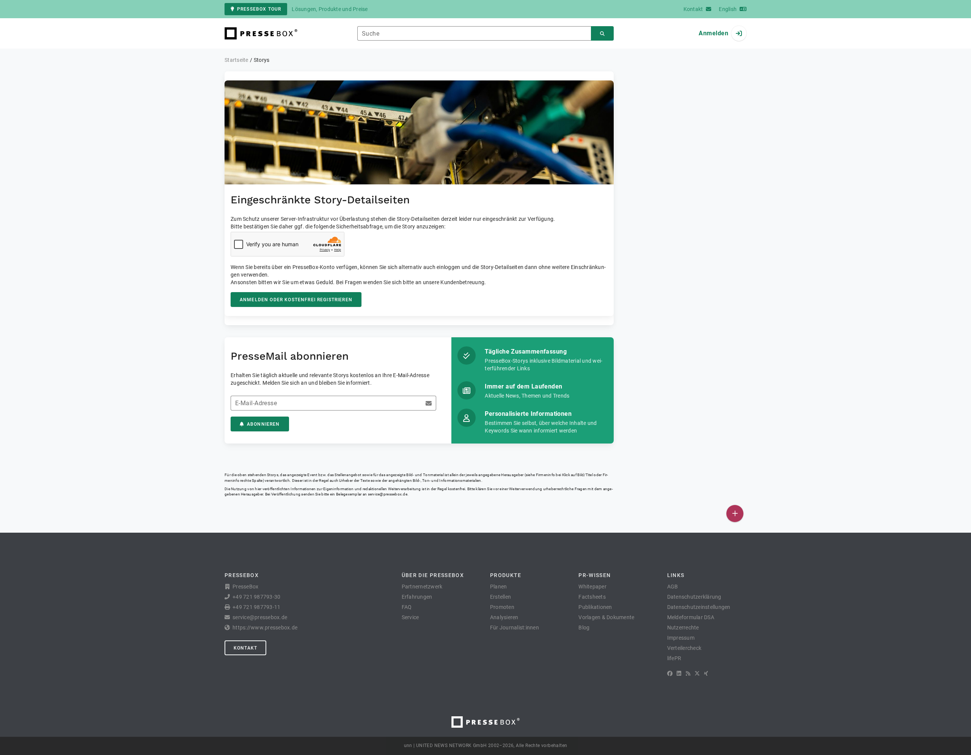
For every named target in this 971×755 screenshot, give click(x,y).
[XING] (706, 673)
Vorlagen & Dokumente (606, 617)
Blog (583, 627)
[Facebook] (669, 673)
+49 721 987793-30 (256, 597)
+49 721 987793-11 (256, 607)
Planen (498, 587)
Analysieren (504, 617)
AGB (672, 587)
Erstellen (500, 597)
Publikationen (595, 607)
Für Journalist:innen (514, 627)
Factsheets (592, 597)
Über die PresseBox (433, 575)
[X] (697, 673)
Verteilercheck (684, 648)
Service (410, 617)
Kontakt (245, 648)
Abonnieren (263, 424)
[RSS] (688, 673)
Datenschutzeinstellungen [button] (699, 607)
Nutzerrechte (683, 627)
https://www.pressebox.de (265, 627)
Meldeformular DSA (690, 617)
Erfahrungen (417, 597)
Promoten (502, 607)
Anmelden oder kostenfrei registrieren (296, 299)
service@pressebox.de (387, 494)
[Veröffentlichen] (734, 513)
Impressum (680, 638)
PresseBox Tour (259, 9)
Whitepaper (592, 587)
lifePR (674, 658)
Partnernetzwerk (422, 587)
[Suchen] (602, 33)
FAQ (407, 607)
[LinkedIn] (679, 673)
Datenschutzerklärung (694, 597)
